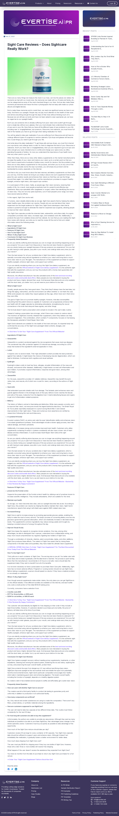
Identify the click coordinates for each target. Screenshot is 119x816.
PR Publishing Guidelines (69, 794)
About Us (34, 785)
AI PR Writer (65, 785)
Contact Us (94, 3)
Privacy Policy (86, 813)
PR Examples (65, 791)
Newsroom (67, 3)
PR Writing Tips (66, 800)
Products (38, 3)
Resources (78, 3)
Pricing (57, 3)
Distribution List (36, 788)
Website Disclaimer (112, 813)
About (49, 3)
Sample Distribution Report (70, 788)
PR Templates (66, 797)
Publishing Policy (98, 813)
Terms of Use (76, 813)
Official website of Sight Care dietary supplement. (40, 268)
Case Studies (35, 794)
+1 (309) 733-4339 (100, 804)
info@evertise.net (100, 799)
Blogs (33, 797)
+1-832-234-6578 (100, 802)
